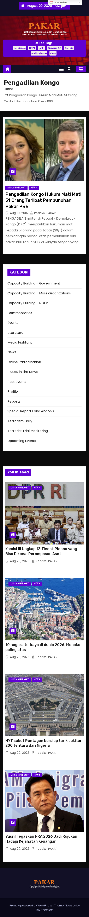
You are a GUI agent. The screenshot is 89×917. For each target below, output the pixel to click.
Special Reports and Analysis (30, 411)
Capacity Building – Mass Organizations (39, 293)
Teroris (69, 48)
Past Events (16, 381)
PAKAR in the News (22, 371)
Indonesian (60, 2)
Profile (12, 391)
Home (8, 89)
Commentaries (19, 313)
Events (12, 322)
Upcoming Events (21, 440)
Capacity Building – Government (33, 283)
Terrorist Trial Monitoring (27, 430)
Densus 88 (54, 48)
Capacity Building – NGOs (27, 303)
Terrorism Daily (19, 421)
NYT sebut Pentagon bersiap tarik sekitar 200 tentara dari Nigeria (43, 743)
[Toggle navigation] (61, 69)
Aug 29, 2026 (20, 561)
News (34, 187)
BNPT (32, 48)
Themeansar (44, 910)
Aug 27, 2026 (20, 849)
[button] (70, 68)
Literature (15, 332)
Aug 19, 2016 (19, 213)
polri (41, 48)
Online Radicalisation (24, 362)
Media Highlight (16, 187)
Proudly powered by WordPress (31, 905)
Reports (13, 401)
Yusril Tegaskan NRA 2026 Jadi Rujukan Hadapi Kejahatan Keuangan (41, 839)
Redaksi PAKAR (44, 213)
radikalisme (39, 53)
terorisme (19, 48)
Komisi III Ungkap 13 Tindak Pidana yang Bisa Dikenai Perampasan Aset (41, 551)
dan (53, 53)
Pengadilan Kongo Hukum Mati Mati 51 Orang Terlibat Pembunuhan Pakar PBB (43, 200)
